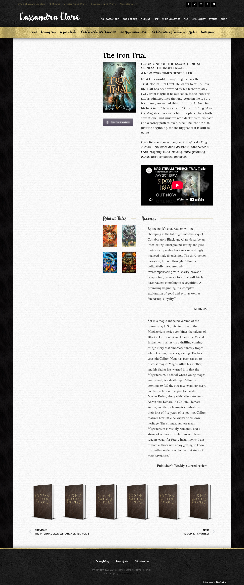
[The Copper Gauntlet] (129, 262)
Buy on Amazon (120, 122)
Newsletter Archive (129, 4)
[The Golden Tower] (110, 236)
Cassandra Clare (49, 19)
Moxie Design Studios (129, 573)
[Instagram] (201, 4)
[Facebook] (207, 4)
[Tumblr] (188, 4)
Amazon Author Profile (75, 4)
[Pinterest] (213, 4)
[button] (31, 500)
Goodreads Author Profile (103, 4)
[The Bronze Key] (110, 262)
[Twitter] (194, 4)
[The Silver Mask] (129, 236)
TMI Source (54, 4)
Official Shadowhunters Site (31, 4)
